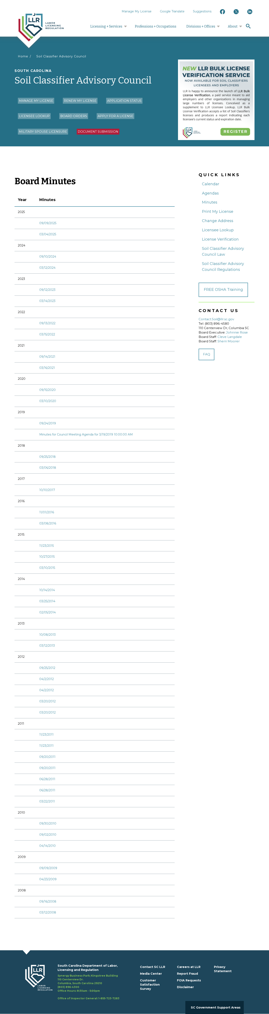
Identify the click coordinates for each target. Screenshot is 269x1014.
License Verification (220, 239)
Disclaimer (185, 987)
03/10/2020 (47, 401)
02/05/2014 (47, 612)
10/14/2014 (47, 590)
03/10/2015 (47, 568)
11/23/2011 (46, 734)
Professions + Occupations (155, 26)
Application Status (124, 101)
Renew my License (80, 101)
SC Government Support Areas (215, 1007)
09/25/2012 (47, 668)
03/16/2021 (47, 368)
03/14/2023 (47, 301)
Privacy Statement (223, 969)
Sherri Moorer (229, 341)
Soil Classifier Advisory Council (61, 56)
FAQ (206, 354)
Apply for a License (115, 116)
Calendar (210, 184)
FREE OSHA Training (223, 289)
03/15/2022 (47, 334)
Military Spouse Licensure (43, 132)
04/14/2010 (47, 846)
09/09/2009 (48, 868)
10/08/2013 (47, 635)
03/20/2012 (47, 701)
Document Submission (98, 132)
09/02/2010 (47, 835)
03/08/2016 (47, 523)
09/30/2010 (47, 823)
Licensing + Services (106, 26)
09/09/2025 (47, 223)
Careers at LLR (188, 967)
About (232, 26)
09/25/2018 (47, 457)
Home (23, 56)
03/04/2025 (47, 234)
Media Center (151, 974)
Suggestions (202, 11)
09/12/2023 (47, 290)
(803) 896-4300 (68, 987)
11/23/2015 (46, 546)
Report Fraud (187, 974)
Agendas (210, 193)
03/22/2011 (47, 801)
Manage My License (137, 11)
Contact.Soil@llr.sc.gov (216, 319)
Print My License (217, 211)
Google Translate (172, 11)
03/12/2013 (47, 645)
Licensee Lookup (34, 116)
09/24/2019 (47, 423)
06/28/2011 (47, 779)
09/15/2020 (47, 390)
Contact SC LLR (152, 967)
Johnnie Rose (237, 332)
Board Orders (73, 116)
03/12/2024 (47, 268)
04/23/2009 (48, 879)
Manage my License (36, 101)
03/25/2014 (47, 601)
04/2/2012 (46, 679)
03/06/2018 (47, 468)
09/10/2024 (47, 256)
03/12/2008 (47, 912)
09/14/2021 (47, 357)
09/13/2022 (47, 323)
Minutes (209, 202)
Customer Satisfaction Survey (150, 984)
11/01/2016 (46, 512)
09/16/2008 (47, 901)
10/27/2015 (47, 557)
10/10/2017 (47, 490)
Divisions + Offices (200, 26)
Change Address (217, 220)
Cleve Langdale (230, 337)
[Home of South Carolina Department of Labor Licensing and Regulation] (41, 27)
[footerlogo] (41, 982)
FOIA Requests (189, 980)
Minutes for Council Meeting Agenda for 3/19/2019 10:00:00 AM (86, 434)
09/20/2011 (47, 757)
